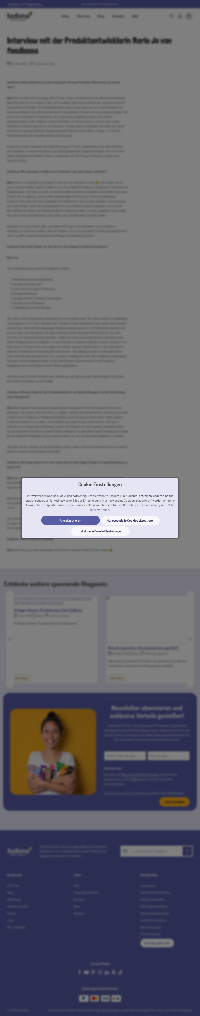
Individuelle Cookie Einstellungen (100, 531)
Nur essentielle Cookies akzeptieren (130, 520)
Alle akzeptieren (70, 520)
